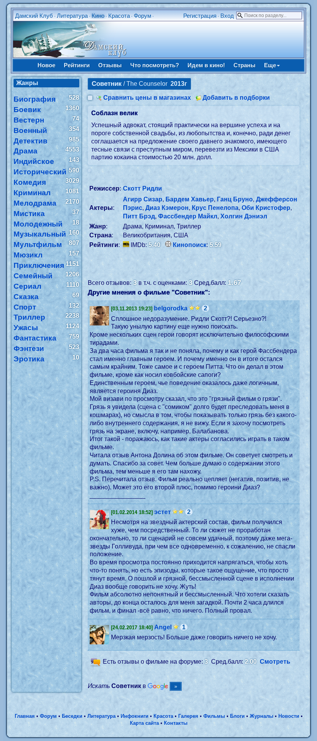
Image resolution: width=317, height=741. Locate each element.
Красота (119, 15)
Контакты (175, 723)
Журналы (261, 716)
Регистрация (199, 15)
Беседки (72, 716)
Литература (72, 15)
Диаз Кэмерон (167, 207)
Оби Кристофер (266, 207)
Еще (270, 65)
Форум (142, 15)
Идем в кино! (206, 65)
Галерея (188, 716)
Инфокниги (134, 716)
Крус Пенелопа (215, 207)
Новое (46, 65)
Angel (163, 627)
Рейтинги (77, 65)
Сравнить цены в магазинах (147, 97)
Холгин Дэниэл (243, 216)
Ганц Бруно (235, 199)
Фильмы (214, 716)
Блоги (237, 716)
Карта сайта (144, 723)
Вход (227, 15)
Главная (25, 716)
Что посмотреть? (154, 65)
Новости (288, 716)
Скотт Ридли (142, 188)
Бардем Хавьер (189, 199)
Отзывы (110, 65)
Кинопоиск (189, 245)
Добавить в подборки (236, 97)
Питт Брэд (139, 216)
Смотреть (275, 661)
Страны (244, 65)
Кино (98, 15)
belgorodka (170, 308)
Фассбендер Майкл (187, 216)
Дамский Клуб (34, 15)
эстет (162, 512)
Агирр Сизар (142, 199)
